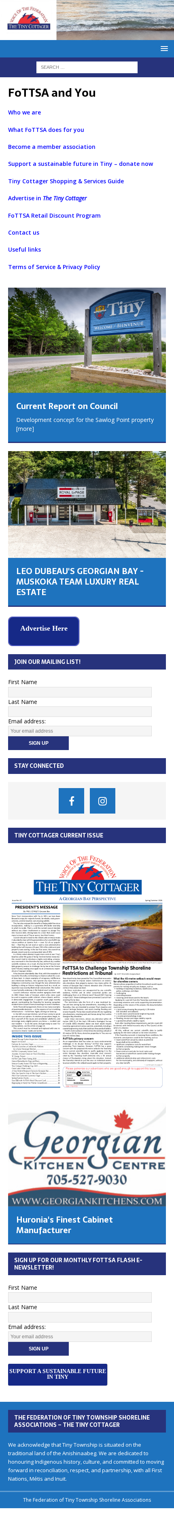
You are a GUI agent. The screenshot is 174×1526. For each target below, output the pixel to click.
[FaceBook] (71, 799)
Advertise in (47, 198)
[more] (25, 428)
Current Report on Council (67, 406)
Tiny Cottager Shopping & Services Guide (66, 181)
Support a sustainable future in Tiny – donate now (80, 163)
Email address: (27, 719)
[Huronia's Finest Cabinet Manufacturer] (87, 1153)
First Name (22, 681)
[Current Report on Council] (87, 340)
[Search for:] (87, 66)
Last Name (22, 700)
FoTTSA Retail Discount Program (54, 215)
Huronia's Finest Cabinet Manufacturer (64, 1224)
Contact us (23, 232)
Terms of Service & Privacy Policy (54, 267)
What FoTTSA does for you (47, 130)
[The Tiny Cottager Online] (87, 35)
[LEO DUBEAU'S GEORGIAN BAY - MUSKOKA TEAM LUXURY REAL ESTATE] (87, 504)
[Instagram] (102, 799)
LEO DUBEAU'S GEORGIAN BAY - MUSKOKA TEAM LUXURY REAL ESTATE (80, 582)
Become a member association (52, 146)
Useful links (24, 249)
